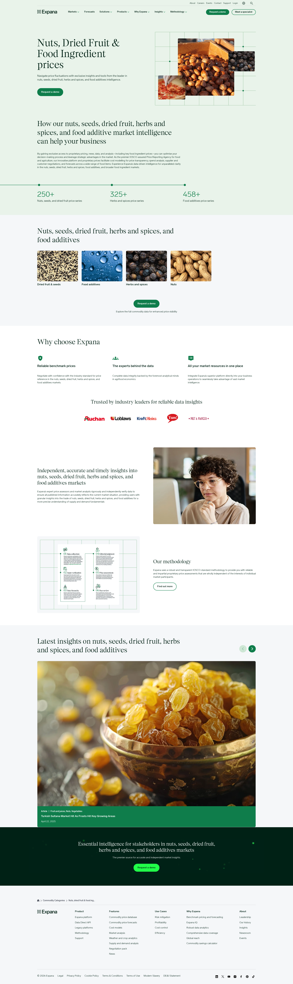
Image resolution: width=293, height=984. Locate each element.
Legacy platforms (84, 928)
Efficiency (160, 933)
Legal (60, 976)
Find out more (165, 586)
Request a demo (217, 12)
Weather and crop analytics (123, 938)
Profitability (160, 922)
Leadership (245, 917)
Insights (243, 928)
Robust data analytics (197, 928)
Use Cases (161, 911)
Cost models (115, 928)
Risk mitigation (162, 917)
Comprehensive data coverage (202, 933)
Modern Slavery (152, 976)
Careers (200, 3)
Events (209, 3)
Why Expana (193, 911)
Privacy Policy (74, 976)
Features (114, 911)
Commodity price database (123, 917)
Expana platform (83, 917)
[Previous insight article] (243, 648)
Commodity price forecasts (123, 922)
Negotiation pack (118, 949)
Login (235, 3)
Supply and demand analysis (123, 943)
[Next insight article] (252, 648)
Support (227, 3)
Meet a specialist (243, 12)
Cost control (161, 928)
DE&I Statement (171, 976)
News (112, 954)
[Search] (251, 3)
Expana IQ (191, 922)
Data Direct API (83, 922)
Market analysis (117, 933)
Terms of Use (133, 976)
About (192, 3)
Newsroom (245, 933)
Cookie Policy (92, 976)
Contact (217, 3)
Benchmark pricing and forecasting (204, 917)
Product (79, 911)
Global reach (193, 938)
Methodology (82, 933)
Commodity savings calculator (201, 943)
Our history (245, 922)
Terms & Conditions (112, 976)
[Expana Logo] (47, 12)
